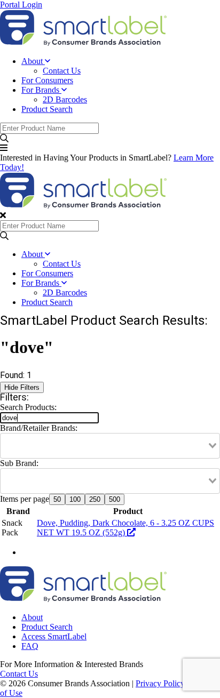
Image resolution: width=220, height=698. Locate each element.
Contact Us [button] (19, 673)
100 (75, 499)
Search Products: (28, 407)
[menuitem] (120, 66)
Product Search (47, 109)
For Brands (41, 89)
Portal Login (21, 4)
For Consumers (47, 80)
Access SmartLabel (54, 636)
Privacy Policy (160, 683)
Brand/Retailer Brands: (38, 427)
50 (57, 499)
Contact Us (62, 70)
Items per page (24, 498)
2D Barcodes (65, 99)
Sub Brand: (19, 463)
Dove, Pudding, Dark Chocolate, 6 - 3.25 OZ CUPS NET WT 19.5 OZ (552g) (125, 527)
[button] (110, 138)
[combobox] (110, 446)
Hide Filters (22, 387)
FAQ (29, 646)
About (33, 61)
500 (114, 499)
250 (94, 499)
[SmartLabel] (83, 42)
